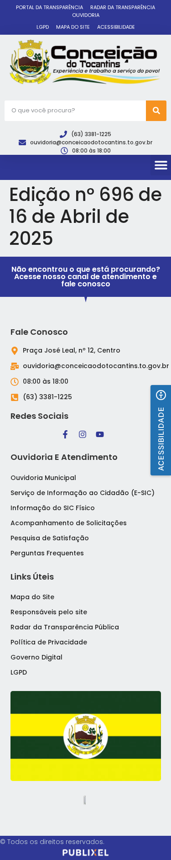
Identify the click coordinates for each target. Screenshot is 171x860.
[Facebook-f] (65, 434)
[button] (160, 165)
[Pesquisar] (156, 110)
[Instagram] (82, 434)
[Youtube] (100, 434)
